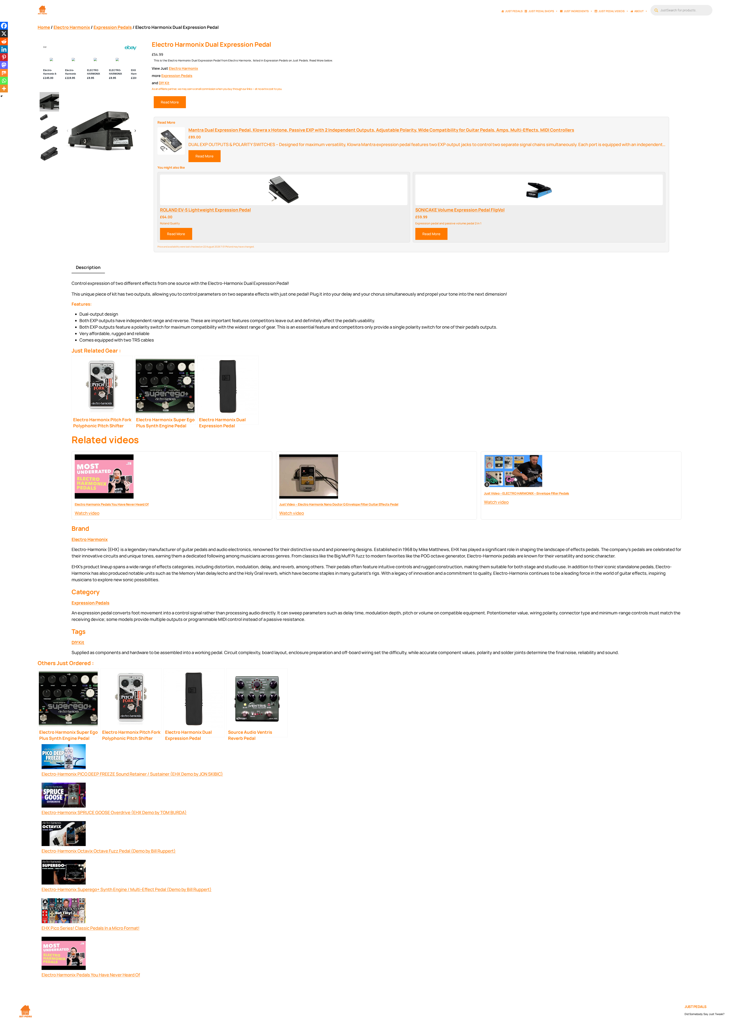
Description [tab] (88, 267)
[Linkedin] (4, 49)
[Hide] (1, 96)
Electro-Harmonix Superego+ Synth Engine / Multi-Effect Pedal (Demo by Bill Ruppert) (127, 889)
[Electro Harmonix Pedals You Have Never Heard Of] (64, 954)
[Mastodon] (4, 65)
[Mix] (4, 73)
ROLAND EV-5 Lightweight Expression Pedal (205, 210)
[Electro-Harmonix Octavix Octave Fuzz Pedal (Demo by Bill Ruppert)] (64, 834)
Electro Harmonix (72, 27)
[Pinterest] (4, 57)
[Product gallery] (101, 130)
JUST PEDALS (696, 1006)
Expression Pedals (113, 27)
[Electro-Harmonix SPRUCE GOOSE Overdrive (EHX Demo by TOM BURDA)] (64, 796)
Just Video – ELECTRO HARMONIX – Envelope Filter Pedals (526, 493)
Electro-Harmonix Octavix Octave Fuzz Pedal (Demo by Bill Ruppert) (109, 851)
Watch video (87, 513)
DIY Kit (164, 82)
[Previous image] (68, 131)
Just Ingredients (576, 11)
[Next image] (135, 131)
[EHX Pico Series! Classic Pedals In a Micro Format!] (64, 911)
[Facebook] (4, 26)
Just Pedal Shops (541, 11)
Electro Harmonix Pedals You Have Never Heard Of (112, 504)
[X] (4, 33)
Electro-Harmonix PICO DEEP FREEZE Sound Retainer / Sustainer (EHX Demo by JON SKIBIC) (132, 774)
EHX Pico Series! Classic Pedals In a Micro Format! (90, 928)
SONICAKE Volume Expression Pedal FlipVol (460, 210)
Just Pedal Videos (611, 11)
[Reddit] (4, 41)
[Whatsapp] (4, 81)
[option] (44, 117)
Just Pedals (514, 11)
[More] (4, 88)
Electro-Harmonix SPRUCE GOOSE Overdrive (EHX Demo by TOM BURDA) (114, 812)
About (639, 11)
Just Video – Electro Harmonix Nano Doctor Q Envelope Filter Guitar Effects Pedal (338, 504)
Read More (170, 102)
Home (44, 27)
